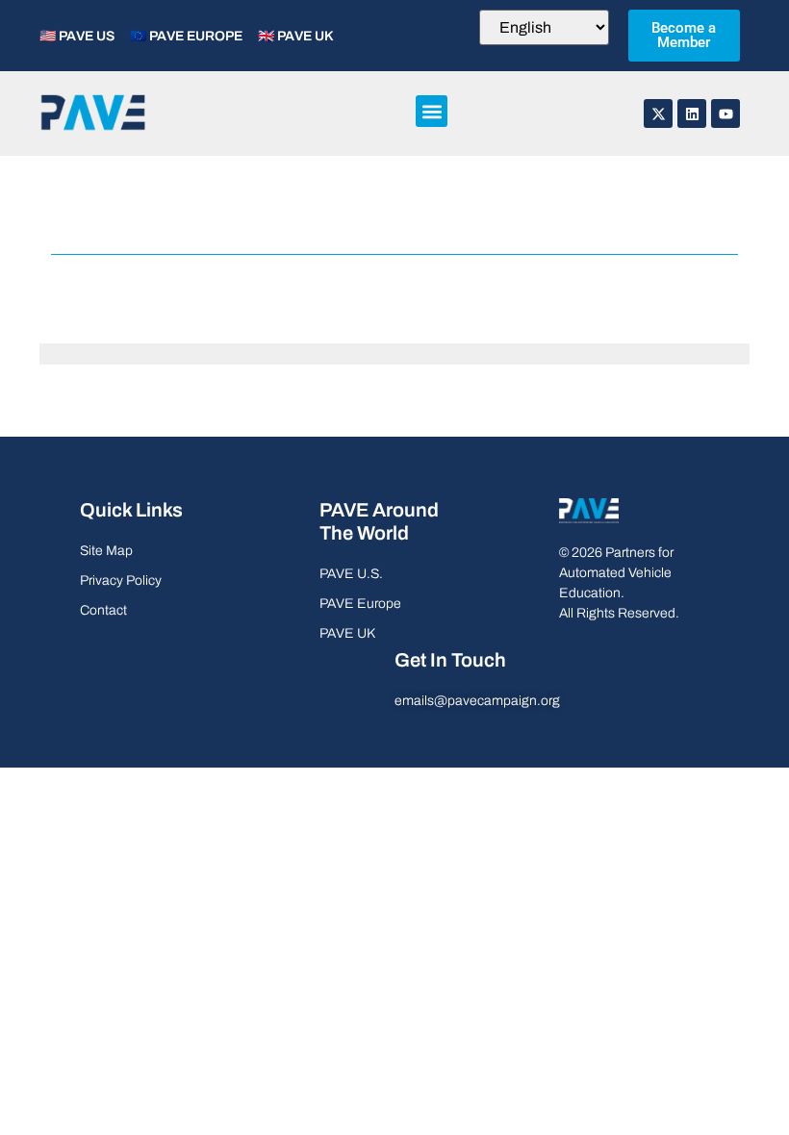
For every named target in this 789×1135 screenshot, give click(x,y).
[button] (431, 111)
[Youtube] (725, 113)
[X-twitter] (658, 113)
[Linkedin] (691, 113)
